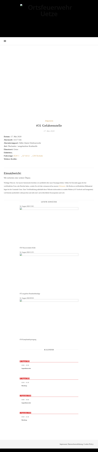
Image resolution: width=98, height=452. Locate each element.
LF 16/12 (26, 156)
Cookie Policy (89, 444)
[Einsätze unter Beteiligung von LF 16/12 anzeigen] (31, 156)
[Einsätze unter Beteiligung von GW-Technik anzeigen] (44, 156)
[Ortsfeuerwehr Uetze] (49, 18)
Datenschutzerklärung (75, 444)
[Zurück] (25, 355)
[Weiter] (72, 355)
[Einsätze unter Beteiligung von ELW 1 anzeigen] (20, 156)
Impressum (63, 444)
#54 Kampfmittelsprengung (28, 339)
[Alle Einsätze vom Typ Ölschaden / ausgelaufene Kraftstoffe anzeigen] (38, 146)
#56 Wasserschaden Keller (28, 248)
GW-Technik (38, 156)
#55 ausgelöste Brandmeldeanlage (30, 294)
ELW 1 (16, 156)
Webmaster (62, 186)
